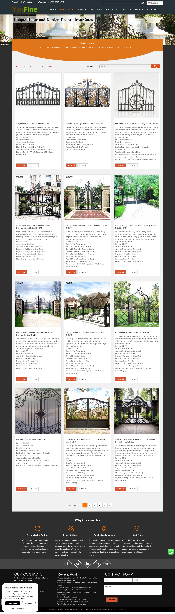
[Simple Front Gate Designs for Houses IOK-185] (38, 95)
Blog (126, 9)
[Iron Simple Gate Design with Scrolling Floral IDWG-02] (137, 95)
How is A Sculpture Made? (67, 597)
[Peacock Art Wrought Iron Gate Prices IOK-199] (87, 95)
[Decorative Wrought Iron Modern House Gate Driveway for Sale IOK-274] (38, 304)
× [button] (35, 586)
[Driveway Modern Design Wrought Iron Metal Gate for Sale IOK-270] (87, 411)
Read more (21, 598)
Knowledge (141, 9)
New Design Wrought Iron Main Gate (30, 439)
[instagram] (97, 564)
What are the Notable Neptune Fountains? (73, 599)
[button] (20, 608)
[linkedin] (87, 564)
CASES (80, 9)
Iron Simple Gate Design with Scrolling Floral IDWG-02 (136, 124)
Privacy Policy (121, 609)
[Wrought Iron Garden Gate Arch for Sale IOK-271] (137, 304)
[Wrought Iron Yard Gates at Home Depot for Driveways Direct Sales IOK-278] (38, 197)
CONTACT (156, 9)
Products (64, 9)
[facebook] (68, 564)
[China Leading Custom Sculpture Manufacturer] (24, 10)
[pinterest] (107, 564)
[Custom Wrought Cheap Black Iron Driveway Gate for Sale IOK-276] (137, 197)
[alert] (20, 597)
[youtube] (78, 564)
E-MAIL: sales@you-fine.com (24, 2)
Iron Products (38, 66)
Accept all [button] (12, 603)
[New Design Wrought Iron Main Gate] (38, 411)
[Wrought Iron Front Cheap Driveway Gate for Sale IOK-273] (87, 304)
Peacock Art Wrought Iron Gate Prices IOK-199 (84, 124)
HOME (53, 9)
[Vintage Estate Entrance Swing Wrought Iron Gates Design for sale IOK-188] (137, 411)
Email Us (33, 165)
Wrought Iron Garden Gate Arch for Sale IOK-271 (134, 332)
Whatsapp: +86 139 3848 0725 (51, 2)
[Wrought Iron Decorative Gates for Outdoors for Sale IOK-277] (87, 197)
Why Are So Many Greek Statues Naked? (72, 604)
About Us (95, 9)
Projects (111, 9)
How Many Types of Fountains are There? (73, 602)
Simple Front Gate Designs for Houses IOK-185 (34, 124)
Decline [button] (28, 603)
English (154, 3)
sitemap (112, 609)
